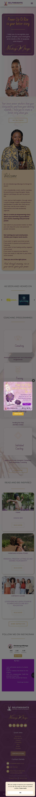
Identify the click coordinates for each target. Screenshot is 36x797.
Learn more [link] (22, 788)
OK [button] (20, 792)
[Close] (33, 380)
